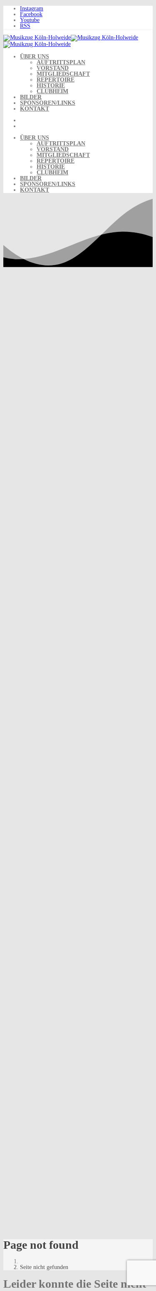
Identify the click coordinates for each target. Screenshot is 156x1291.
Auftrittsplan (61, 62)
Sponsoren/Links (47, 103)
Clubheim (52, 91)
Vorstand (53, 68)
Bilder (31, 97)
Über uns (34, 56)
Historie (51, 85)
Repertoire (55, 80)
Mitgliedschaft (63, 74)
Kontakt (34, 109)
